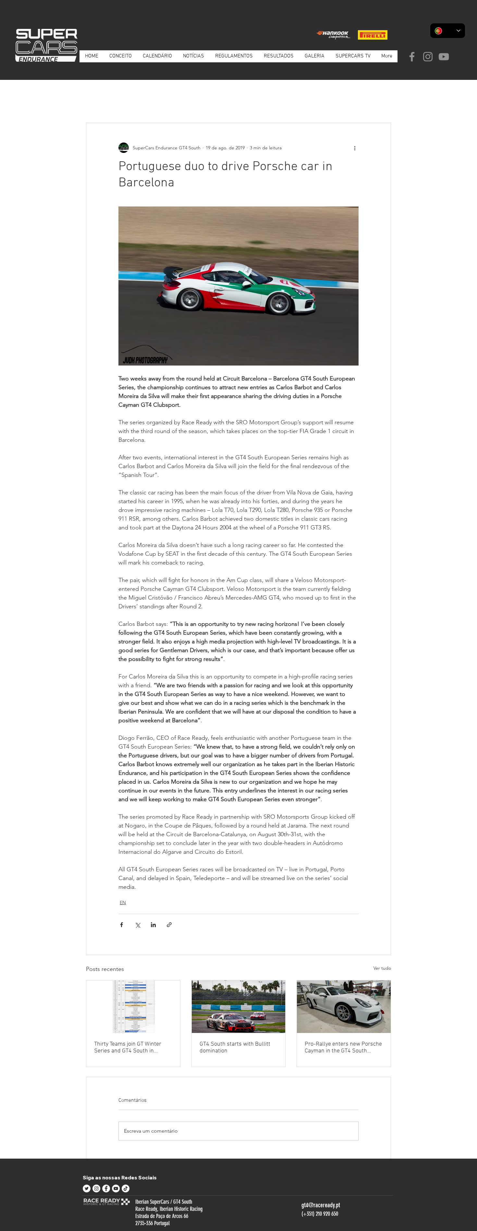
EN (163, 103)
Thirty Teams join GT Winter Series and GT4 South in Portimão (127, 1047)
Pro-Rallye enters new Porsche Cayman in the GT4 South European (343, 1047)
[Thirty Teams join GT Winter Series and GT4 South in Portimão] (133, 1006)
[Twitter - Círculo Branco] (87, 1188)
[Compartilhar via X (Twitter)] (137, 925)
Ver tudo (382, 968)
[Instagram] (428, 56)
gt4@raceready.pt (320, 1205)
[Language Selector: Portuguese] (447, 30)
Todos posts (98, 103)
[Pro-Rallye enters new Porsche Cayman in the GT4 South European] (344, 1006)
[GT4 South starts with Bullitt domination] (239, 1006)
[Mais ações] (355, 148)
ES (144, 103)
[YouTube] (443, 56)
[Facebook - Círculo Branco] (106, 1188)
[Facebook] (412, 56)
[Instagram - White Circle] (96, 1188)
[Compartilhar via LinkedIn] (153, 925)
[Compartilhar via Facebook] (121, 925)
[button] (383, 103)
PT (125, 103)
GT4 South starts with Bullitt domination (235, 1047)
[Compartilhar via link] (169, 925)
